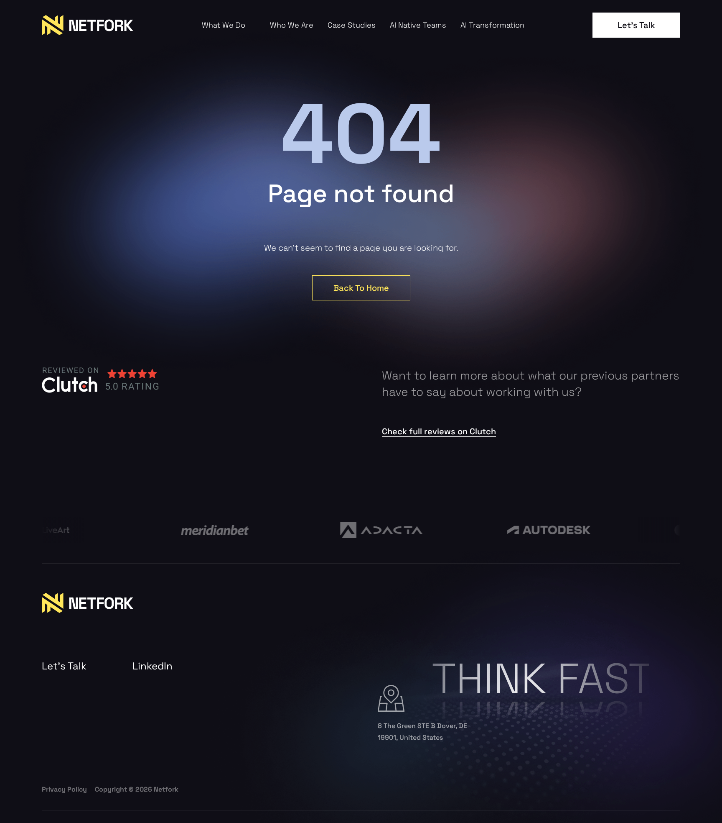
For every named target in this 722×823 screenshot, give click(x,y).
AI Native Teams (418, 25)
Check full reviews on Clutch (439, 431)
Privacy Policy (64, 789)
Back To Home (361, 287)
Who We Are (291, 25)
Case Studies (352, 25)
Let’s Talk (636, 25)
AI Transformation (492, 25)
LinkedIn (152, 666)
